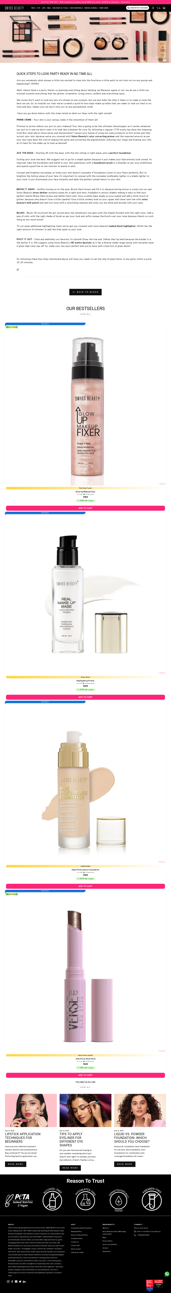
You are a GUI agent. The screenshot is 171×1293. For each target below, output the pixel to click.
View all (85, 314)
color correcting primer (102, 136)
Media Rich (107, 1251)
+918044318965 (143, 1235)
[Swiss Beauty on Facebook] (12, 1281)
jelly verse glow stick (85, 1059)
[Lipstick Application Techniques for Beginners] (31, 1110)
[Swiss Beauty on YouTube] (16, 1281)
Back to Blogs (87, 292)
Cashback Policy (77, 1238)
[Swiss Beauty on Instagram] (8, 1281)
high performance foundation (85, 870)
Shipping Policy (76, 1231)
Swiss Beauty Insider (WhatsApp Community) (114, 1232)
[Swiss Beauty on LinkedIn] (24, 1281)
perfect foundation (120, 152)
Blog (104, 1237)
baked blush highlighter (122, 226)
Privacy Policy (108, 1241)
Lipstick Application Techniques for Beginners (23, 1137)
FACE (33, 8)
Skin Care (103, 8)
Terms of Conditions (110, 1244)
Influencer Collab (77, 1252)
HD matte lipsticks (81, 242)
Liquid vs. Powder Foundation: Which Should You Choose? (132, 1137)
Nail (49, 8)
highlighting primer (85, 681)
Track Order (75, 1245)
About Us (106, 1228)
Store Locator (76, 1249)
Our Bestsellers (85, 308)
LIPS (44, 8)
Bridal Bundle (91, 8)
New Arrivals (76, 8)
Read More (15, 1164)
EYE (38, 8)
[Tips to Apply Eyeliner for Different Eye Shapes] (85, 1110)
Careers (106, 1248)
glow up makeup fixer (86, 492)
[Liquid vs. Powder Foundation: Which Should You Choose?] (140, 1110)
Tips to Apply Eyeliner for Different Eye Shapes (71, 1139)
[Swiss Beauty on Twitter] (20, 1281)
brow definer (40, 192)
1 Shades (162, 484)
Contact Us (75, 1242)
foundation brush (103, 162)
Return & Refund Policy (79, 1235)
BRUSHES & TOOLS (60, 8)
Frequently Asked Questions (81, 1228)
